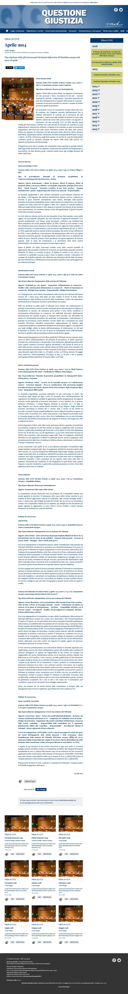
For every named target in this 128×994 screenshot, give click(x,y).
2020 (95, 101)
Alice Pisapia (10, 50)
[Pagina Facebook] (116, 9)
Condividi (21, 67)
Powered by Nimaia (64, 987)
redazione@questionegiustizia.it (32, 976)
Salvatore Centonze (20, 840)
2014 (95, 125)
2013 (95, 129)
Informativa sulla (14, 980)
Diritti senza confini (110, 31)
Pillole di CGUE (10, 834)
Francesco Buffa (10, 840)
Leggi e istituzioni (17, 31)
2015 (95, 121)
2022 (95, 94)
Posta (10, 67)
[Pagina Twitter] (121, 9)
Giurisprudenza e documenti (90, 31)
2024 (95, 86)
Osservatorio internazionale (56, 31)
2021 (95, 98)
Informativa (94, 2)
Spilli (122, 31)
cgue (12, 854)
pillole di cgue (30, 781)
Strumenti (73, 31)
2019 (95, 105)
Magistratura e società (34, 31)
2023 (95, 90)
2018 (95, 109)
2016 (95, 117)
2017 (95, 113)
